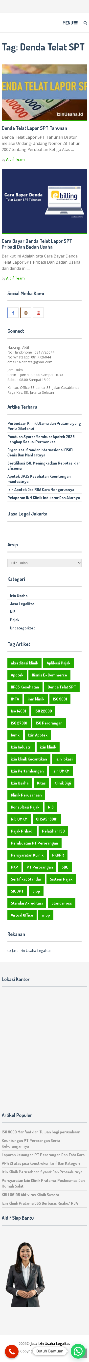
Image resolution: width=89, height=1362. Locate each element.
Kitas (41, 783)
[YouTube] (38, 312)
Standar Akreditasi (27, 903)
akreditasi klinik (24, 663)
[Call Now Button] (12, 1351)
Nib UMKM (19, 819)
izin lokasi (64, 759)
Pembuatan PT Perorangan (34, 843)
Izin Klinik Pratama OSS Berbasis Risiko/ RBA (40, 1203)
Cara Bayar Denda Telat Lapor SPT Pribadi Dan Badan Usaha (37, 244)
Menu (68, 22)
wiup (46, 915)
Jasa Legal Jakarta (27, 513)
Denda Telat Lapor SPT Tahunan (34, 128)
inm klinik (36, 699)
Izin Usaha (18, 595)
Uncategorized (23, 628)
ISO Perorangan (49, 723)
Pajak (14, 619)
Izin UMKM (60, 771)
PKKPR (58, 855)
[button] (78, 1351)
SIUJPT (17, 891)
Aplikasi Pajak (58, 663)
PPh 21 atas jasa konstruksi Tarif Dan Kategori (41, 1163)
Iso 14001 (18, 711)
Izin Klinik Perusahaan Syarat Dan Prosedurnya (42, 1171)
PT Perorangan (40, 867)
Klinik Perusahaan (26, 795)
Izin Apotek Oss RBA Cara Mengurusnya (40, 489)
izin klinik (48, 747)
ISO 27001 (19, 723)
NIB (13, 611)
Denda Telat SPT (62, 687)
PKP (14, 867)
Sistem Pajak (61, 879)
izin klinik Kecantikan (29, 759)
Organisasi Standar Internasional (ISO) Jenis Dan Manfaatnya (40, 452)
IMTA (15, 699)
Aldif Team (15, 159)
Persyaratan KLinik (27, 855)
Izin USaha (49, 1351)
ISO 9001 (60, 699)
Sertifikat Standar (26, 879)
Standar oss (61, 903)
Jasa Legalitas (22, 603)
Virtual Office (22, 915)
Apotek (17, 675)
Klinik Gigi (62, 783)
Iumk (15, 735)
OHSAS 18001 (46, 819)
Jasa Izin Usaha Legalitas (50, 1343)
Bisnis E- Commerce (49, 675)
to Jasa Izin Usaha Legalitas (29, 950)
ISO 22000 (43, 711)
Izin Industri (21, 747)
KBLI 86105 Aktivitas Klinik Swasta (30, 1194)
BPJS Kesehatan (25, 687)
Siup (36, 891)
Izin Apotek (37, 735)
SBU (65, 867)
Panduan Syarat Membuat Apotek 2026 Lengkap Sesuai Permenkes (41, 439)
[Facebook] (13, 312)
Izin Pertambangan (27, 771)
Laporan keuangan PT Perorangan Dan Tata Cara (43, 1154)
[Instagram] (26, 312)
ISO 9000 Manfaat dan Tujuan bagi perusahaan (41, 1131)
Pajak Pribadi (22, 831)
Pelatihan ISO (53, 831)
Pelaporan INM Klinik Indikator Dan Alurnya (43, 497)
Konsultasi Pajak (25, 807)
